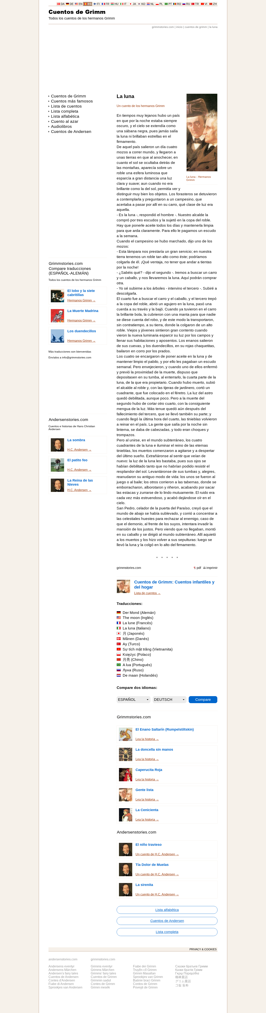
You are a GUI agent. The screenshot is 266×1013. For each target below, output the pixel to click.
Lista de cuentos (66, 106)
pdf (199, 567)
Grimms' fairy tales (103, 973)
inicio (179, 27)
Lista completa (64, 111)
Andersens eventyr (61, 966)
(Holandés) (140, 675)
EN (80, 4)
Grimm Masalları (144, 973)
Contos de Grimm (145, 984)
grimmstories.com (163, 27)
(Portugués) (137, 665)
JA (134, 4)
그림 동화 (181, 985)
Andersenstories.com (68, 419)
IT (125, 4)
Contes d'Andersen (61, 980)
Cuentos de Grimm (77, 12)
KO (143, 4)
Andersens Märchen (62, 969)
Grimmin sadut (101, 980)
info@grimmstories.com (76, 357)
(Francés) (137, 623)
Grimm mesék (100, 987)
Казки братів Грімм (188, 969)
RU (188, 4)
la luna (213, 27)
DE (71, 4)
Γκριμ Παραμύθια (187, 973)
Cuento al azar (64, 121)
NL (152, 4)
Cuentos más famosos (72, 101)
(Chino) (133, 660)
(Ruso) (133, 670)
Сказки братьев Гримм (191, 966)
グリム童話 (183, 981)
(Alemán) (139, 613)
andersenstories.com (62, 959)
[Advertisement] (133, 59)
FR (107, 4)
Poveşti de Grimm (145, 987)
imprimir (212, 567)
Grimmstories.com (66, 263)
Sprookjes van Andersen (65, 987)
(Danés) (136, 639)
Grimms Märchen (102, 969)
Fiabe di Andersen (61, 984)
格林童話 (181, 977)
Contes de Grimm (103, 984)
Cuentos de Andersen (71, 131)
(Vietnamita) (148, 649)
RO (179, 4)
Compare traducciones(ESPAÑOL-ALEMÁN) (70, 270)
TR (197, 4)
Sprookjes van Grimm (148, 977)
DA (62, 4)
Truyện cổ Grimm (145, 969)
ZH (215, 4)
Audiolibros (61, 126)
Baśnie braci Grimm (146, 980)
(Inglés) (138, 618)
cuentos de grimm (196, 27)
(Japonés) (133, 633)
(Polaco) (137, 654)
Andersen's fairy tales (63, 973)
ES (89, 4)
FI (98, 4)
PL (161, 4)
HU (116, 4)
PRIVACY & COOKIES (203, 949)
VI (206, 4)
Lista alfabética (65, 116)
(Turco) (131, 644)
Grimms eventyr (101, 966)
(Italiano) (137, 628)
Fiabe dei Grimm (144, 966)
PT (170, 4)
